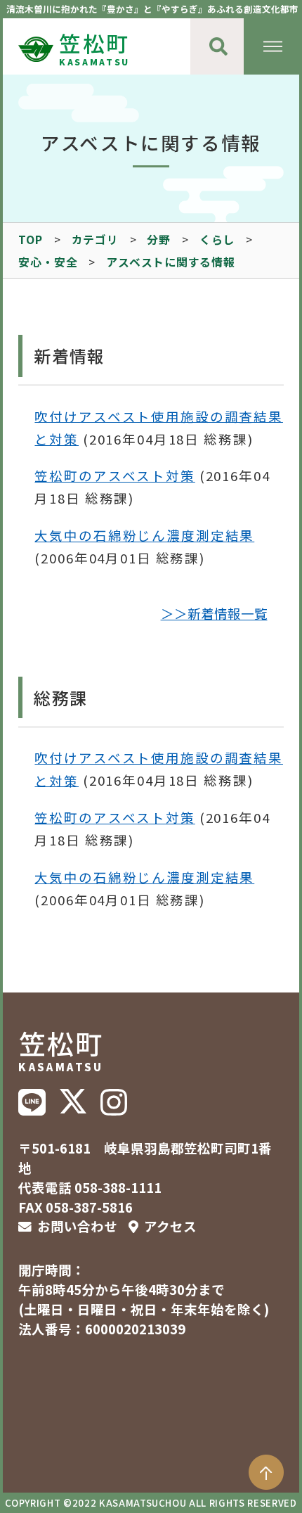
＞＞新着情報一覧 (214, 614)
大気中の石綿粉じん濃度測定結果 (144, 535)
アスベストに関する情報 (170, 262)
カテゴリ (95, 239)
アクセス (170, 1226)
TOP (30, 239)
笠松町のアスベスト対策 (114, 475)
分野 (159, 239)
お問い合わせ (77, 1226)
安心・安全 (47, 262)
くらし (217, 239)
